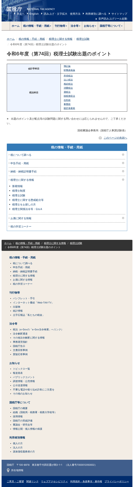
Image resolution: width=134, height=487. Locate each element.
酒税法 (67, 92)
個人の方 (18, 443)
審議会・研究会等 (22, 424)
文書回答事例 (20, 350)
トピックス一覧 (21, 368)
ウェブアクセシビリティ (54, 481)
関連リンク (32, 481)
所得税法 (68, 75)
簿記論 (67, 66)
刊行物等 (14, 292)
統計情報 (18, 310)
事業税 (67, 104)
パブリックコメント (24, 377)
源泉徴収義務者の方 (24, 451)
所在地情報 (17, 470)
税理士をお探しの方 (24, 204)
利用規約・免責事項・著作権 (86, 481)
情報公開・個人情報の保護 (27, 428)
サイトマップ (119, 13)
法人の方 (18, 447)
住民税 (67, 100)
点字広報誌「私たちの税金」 (29, 315)
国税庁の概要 (20, 408)
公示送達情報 (20, 385)
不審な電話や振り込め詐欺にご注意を (33, 389)
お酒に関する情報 (20, 218)
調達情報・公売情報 (24, 381)
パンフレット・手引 (24, 298)
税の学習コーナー (20, 226)
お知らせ (14, 363)
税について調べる (20, 155)
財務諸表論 (69, 70)
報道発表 (18, 373)
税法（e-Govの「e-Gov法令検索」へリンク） (38, 329)
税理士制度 (18, 190)
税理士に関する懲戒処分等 (28, 200)
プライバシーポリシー (117, 481)
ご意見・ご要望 (15, 481)
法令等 (13, 323)
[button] (37, 25)
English (34, 13)
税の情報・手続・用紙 (32, 39)
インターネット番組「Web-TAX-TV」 (33, 302)
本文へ (21, 13)
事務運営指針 (20, 341)
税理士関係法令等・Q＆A (27, 209)
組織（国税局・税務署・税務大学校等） (35, 412)
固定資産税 (69, 108)
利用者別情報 (17, 437)
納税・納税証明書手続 (23, 171)
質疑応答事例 (20, 354)
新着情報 (17, 186)
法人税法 (68, 79)
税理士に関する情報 (60, 39)
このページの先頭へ (115, 137)
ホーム (16, 25)
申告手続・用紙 (19, 163)
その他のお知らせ (22, 393)
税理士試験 (83, 39)
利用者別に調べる (95, 13)
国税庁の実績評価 (22, 420)
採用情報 (18, 416)
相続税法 (68, 84)
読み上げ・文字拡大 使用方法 (62, 13)
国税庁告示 (19, 346)
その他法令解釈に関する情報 (29, 337)
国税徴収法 (69, 96)
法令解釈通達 (20, 333)
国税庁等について (19, 402)
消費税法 (68, 88)
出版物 (16, 306)
